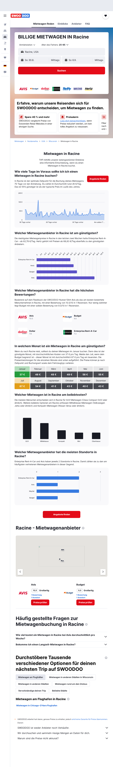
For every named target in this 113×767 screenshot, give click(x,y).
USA (43, 141)
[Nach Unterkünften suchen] (5, 31)
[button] (5, 15)
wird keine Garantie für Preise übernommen (89, 719)
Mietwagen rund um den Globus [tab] (71, 684)
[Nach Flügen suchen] (5, 25)
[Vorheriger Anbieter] (20, 572)
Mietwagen (19, 141)
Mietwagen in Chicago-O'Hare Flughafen (36, 705)
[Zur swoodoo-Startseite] (20, 16)
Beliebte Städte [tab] (59, 690)
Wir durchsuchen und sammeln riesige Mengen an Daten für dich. (54, 733)
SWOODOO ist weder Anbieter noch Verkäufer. (43, 727)
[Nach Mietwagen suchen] (5, 37)
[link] (98, 179)
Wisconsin (53, 141)
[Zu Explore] (5, 49)
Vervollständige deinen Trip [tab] (32, 690)
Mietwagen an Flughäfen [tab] (30, 677)
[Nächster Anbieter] (103, 572)
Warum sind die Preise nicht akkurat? (38, 738)
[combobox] (27, 44)
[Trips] (5, 57)
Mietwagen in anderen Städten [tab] (33, 684)
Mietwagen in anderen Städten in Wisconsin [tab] (71, 677)
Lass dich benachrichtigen (72, 120)
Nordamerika (32, 141)
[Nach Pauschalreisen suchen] (5, 43)
